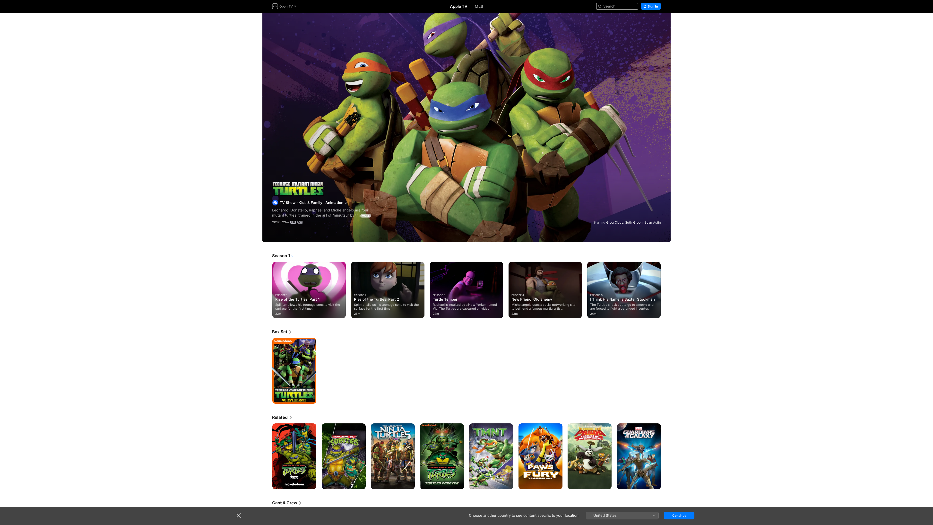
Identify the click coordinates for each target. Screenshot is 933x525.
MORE (366, 216)
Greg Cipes (614, 222)
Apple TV (458, 6)
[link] (282, 331)
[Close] (239, 515)
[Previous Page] (267, 290)
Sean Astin (653, 222)
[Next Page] (665, 290)
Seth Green (634, 222)
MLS (479, 6)
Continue (679, 515)
